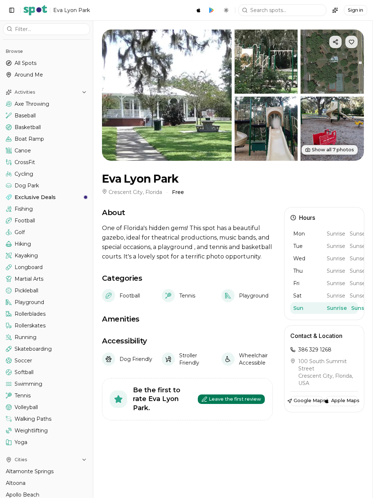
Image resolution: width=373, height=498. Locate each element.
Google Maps (308, 400)
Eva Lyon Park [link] (71, 10)
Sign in (355, 10)
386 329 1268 (314, 349)
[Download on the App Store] (198, 10)
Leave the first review (235, 399)
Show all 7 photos (333, 149)
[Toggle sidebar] (11, 10)
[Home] (35, 10)
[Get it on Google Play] (211, 10)
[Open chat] (335, 10)
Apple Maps (344, 400)
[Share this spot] (335, 41)
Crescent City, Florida (135, 192)
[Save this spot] (351, 41)
